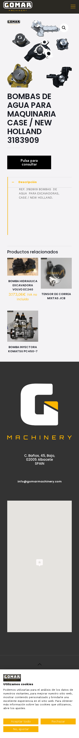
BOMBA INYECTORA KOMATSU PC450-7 (23, 349)
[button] (64, 27)
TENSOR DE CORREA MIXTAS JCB (56, 296)
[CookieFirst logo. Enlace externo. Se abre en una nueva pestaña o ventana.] (12, 677)
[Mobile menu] (73, 6)
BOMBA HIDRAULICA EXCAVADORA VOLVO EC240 (22, 285)
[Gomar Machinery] (17, 6)
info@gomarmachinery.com (40, 481)
